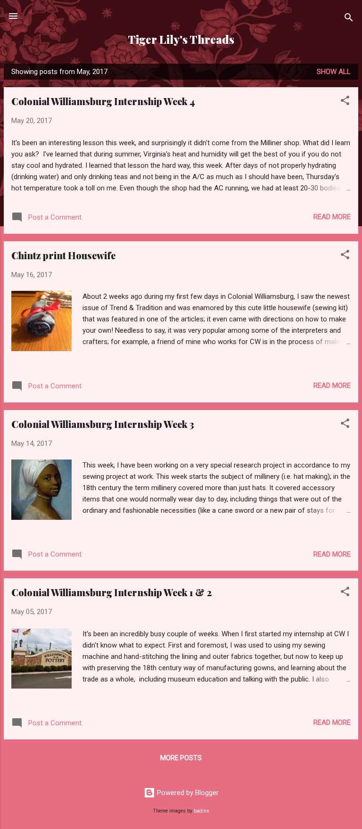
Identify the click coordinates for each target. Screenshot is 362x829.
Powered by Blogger (187, 792)
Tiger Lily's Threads (181, 39)
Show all (334, 71)
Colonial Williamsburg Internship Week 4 (103, 101)
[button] (345, 102)
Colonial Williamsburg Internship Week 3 (102, 424)
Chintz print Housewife (63, 255)
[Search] (348, 19)
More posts (181, 758)
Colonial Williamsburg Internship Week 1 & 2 (111, 592)
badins (201, 811)
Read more (332, 217)
